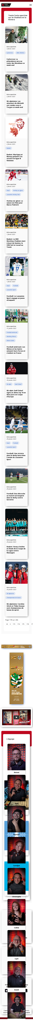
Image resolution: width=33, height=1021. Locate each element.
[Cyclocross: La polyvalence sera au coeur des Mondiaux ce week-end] (16, 34)
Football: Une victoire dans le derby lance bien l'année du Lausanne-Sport (16, 456)
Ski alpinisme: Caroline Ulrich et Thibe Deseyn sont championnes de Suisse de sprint (15, 607)
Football (15, 285)
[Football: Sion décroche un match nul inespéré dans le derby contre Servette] (16, 475)
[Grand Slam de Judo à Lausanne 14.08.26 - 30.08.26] (16, 646)
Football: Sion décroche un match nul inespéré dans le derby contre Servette (16, 497)
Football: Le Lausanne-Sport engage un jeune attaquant (16, 298)
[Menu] (30, 5)
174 (18, 624)
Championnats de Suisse (14, 597)
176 (27, 624)
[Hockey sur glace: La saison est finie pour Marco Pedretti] (16, 175)
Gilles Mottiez (20, 53)
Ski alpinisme (10, 593)
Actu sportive (11, 47)
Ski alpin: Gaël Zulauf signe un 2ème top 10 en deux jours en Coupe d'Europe (16, 393)
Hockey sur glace (18, 190)
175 (23, 624)
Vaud (8, 190)
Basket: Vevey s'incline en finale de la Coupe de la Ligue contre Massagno (16, 550)
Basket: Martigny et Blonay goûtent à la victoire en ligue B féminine (15, 157)
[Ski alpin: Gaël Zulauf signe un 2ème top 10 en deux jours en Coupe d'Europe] (16, 368)
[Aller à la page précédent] (10, 624)
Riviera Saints (10, 340)
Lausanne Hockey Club (13, 194)
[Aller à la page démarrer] (7, 624)
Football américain (12, 332)
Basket (9, 148)
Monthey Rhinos (11, 336)
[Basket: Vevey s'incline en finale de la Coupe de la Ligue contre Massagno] (16, 522)
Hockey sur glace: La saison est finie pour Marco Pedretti (15, 203)
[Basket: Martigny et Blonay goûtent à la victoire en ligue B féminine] (16, 127)
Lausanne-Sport (11, 290)
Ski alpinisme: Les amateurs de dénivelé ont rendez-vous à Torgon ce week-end (15, 104)
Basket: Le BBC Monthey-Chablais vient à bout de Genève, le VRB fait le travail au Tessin (16, 243)
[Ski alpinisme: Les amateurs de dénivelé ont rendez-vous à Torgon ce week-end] (16, 82)
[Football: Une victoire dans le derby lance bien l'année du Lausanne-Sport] (16, 419)
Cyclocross (10, 53)
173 (14, 624)
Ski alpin (9, 384)
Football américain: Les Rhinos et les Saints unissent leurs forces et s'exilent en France (16, 350)
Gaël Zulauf (18, 384)
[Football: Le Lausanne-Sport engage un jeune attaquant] (16, 266)
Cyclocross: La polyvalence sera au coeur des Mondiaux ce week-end (16, 62)
